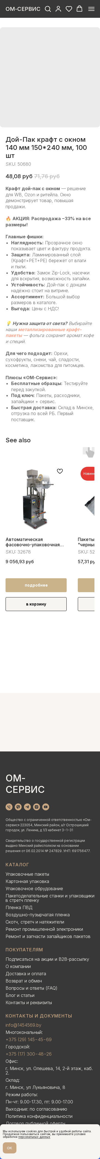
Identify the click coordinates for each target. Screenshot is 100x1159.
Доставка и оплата (26, 973)
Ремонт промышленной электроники (44, 929)
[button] (47, 8)
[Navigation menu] (91, 9)
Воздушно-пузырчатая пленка (38, 914)
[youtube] (45, 806)
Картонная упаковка (27, 881)
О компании (18, 966)
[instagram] (36, 806)
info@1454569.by (23, 1025)
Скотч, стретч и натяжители (35, 922)
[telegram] (27, 806)
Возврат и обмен (24, 981)
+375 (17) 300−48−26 (29, 1054)
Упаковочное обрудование (34, 888)
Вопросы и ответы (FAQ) (32, 988)
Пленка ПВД (19, 907)
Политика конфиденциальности (39, 1116)
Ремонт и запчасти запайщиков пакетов (48, 936)
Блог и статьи (20, 995)
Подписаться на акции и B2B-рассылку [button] (47, 959)
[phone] (9, 806)
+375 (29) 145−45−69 (29, 1039)
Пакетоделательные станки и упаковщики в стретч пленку (50, 898)
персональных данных (34, 1136)
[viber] (18, 806)
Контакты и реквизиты (29, 1002)
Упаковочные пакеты (27, 874)
